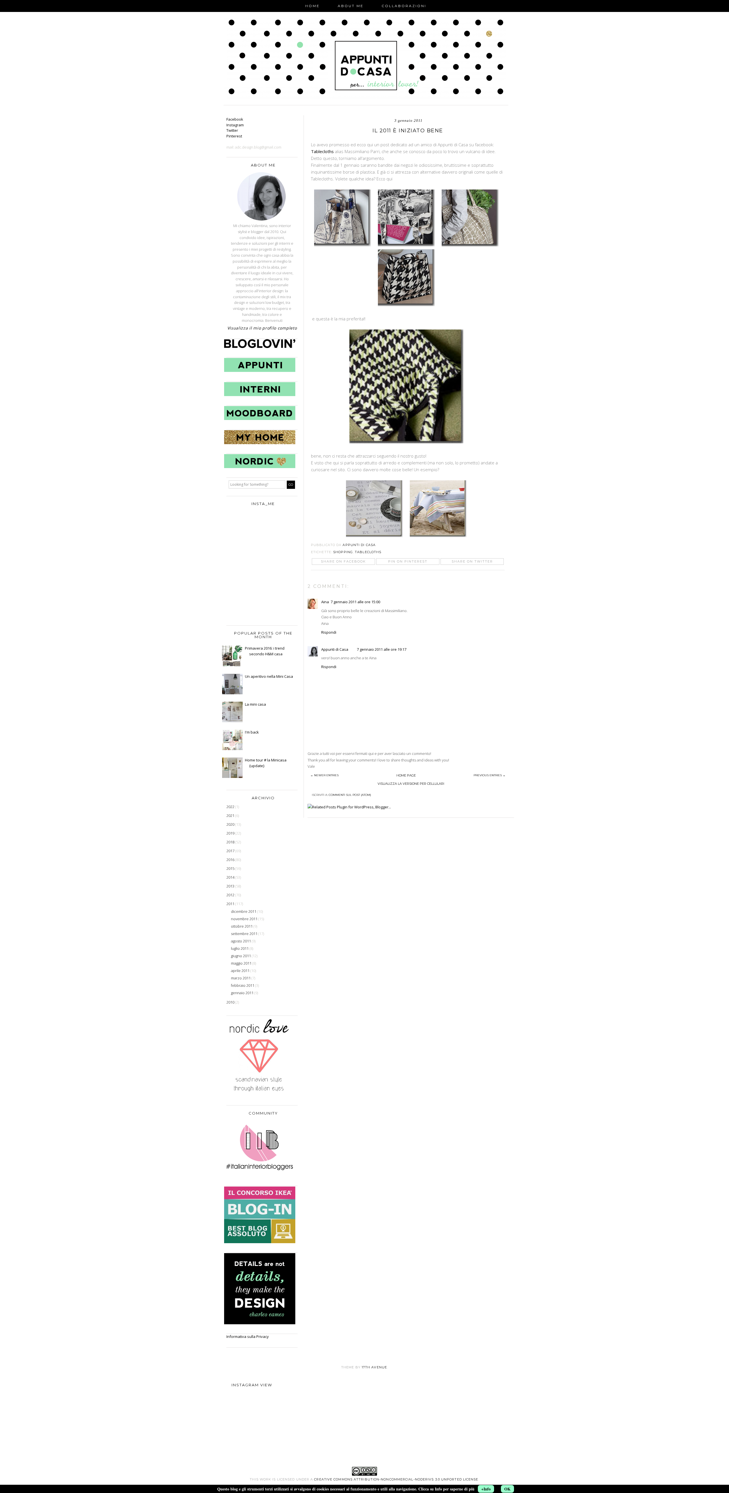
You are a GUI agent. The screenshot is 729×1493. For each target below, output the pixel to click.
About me (351, 6)
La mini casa (255, 704)
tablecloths (368, 552)
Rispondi (328, 632)
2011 (230, 903)
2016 (230, 859)
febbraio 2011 (243, 985)
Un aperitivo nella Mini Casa (269, 676)
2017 (230, 850)
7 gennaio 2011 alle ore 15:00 (355, 601)
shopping (343, 552)
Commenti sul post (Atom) (350, 795)
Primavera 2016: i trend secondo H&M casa (264, 651)
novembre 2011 (244, 918)
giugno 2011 (241, 955)
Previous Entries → (489, 775)
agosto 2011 (241, 941)
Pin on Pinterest (407, 561)
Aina (325, 601)
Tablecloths (322, 151)
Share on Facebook (343, 561)
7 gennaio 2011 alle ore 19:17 (381, 649)
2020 (230, 824)
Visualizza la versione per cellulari (411, 784)
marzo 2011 (241, 978)
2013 (230, 886)
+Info (486, 1489)
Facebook (234, 119)
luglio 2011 (240, 948)
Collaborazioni (404, 6)
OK (507, 1489)
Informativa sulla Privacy (247, 1336)
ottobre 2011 (242, 926)
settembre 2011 (244, 933)
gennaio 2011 (242, 992)
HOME (312, 6)
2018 (230, 842)
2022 (230, 806)
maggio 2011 (241, 963)
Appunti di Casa (334, 649)
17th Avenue (374, 1367)
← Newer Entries (324, 775)
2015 (230, 868)
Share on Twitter (472, 561)
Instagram (235, 124)
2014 (230, 877)
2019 (230, 833)
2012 (230, 894)
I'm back (252, 732)
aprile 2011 (240, 970)
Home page (406, 775)
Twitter (232, 130)
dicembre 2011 (244, 911)
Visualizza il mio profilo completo (262, 328)
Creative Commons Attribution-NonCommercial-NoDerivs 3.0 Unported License (396, 1479)
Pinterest (234, 136)
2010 (230, 1002)
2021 (230, 815)
